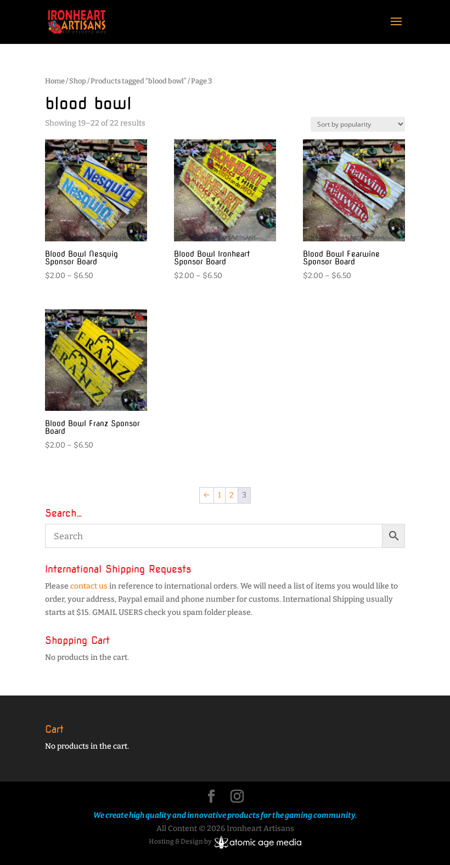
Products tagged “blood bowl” (139, 81)
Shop (77, 81)
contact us (89, 586)
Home (55, 81)
